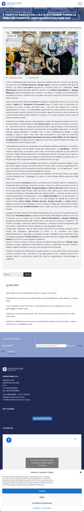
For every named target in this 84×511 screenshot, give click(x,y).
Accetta (42, 491)
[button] (81, 472)
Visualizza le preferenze (42, 503)
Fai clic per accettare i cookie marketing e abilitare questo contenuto (42, 462)
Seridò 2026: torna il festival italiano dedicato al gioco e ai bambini (31, 293)
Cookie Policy (37, 508)
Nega (42, 497)
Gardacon (11, 36)
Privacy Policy (46, 508)
